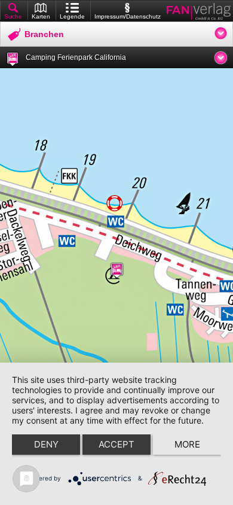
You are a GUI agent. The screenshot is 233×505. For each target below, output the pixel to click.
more (187, 444)
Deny (46, 444)
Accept (116, 444)
